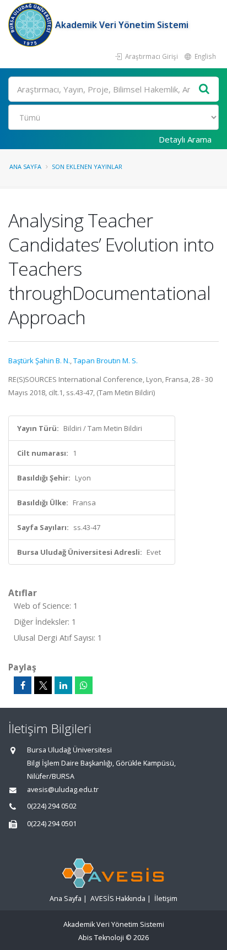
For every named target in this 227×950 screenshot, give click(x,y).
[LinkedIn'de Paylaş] (63, 685)
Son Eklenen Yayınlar (87, 166)
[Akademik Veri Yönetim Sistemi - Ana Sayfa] (31, 25)
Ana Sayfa (25, 166)
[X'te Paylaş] (43, 685)
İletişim (165, 898)
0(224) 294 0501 (52, 823)
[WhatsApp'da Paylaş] (84, 685)
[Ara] (204, 89)
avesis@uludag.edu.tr (63, 789)
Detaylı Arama (185, 139)
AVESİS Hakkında (117, 898)
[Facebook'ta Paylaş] (22, 685)
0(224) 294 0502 (52, 806)
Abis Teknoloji (101, 937)
